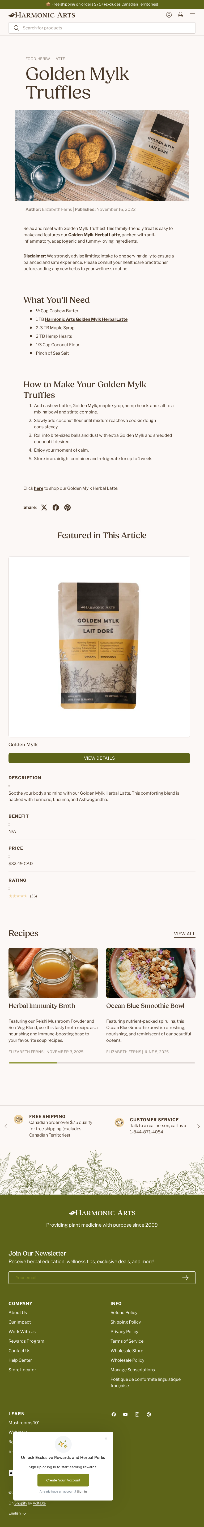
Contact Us (19, 1350)
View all (185, 933)
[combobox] (102, 28)
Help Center (20, 1360)
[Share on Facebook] (56, 507)
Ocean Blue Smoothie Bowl (145, 1006)
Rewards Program (26, 1341)
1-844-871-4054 (146, 1131)
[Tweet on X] (44, 507)
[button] (180, 15)
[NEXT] (198, 1126)
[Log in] (169, 15)
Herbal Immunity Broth (41, 1006)
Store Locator (22, 1369)
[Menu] (190, 15)
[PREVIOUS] (6, 1126)
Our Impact (19, 1322)
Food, (31, 58)
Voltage (39, 1503)
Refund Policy (123, 1312)
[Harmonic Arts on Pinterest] (149, 1414)
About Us (17, 1312)
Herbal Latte (51, 58)
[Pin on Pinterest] (67, 507)
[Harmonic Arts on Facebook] (114, 1414)
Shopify (20, 1503)
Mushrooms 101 (24, 1422)
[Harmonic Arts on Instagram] (137, 1414)
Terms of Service (126, 1341)
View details (99, 758)
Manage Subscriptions (132, 1369)
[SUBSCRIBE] (185, 1277)
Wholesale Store (126, 1350)
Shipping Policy (125, 1322)
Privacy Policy (124, 1331)
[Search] (13, 28)
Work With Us (22, 1331)
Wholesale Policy (127, 1360)
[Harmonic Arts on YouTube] (125, 1414)
